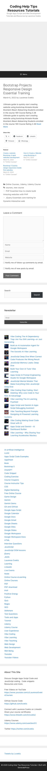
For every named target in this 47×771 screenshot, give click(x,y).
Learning (8, 564)
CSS (6, 487)
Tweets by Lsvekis (12, 754)
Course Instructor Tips (14, 483)
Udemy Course (34, 184)
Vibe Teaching (10, 641)
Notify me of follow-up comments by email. (24, 263)
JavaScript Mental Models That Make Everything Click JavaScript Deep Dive (21, 384)
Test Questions (11, 614)
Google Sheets (10, 523)
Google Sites (10, 527)
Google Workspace (12, 533)
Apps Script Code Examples (16, 456)
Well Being (8, 651)
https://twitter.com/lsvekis (22, 729)
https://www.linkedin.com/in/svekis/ (20, 715)
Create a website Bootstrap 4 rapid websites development (11, 155)
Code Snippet (10, 473)
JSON (6, 557)
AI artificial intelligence (14, 450)
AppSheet (8, 460)
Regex (7, 604)
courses (9, 188)
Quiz (6, 600)
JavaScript (9, 547)
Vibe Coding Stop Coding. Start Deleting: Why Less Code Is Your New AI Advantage (21, 393)
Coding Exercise (11, 477)
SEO (6, 607)
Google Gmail (10, 520)
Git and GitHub (11, 507)
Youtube (8, 654)
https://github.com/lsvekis (15, 704)
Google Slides (10, 530)
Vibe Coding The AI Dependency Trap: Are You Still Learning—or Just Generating (23, 339)
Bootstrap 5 (9, 466)
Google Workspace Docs (15, 537)
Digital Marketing (11, 490)
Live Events (9, 570)
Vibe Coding (9, 634)
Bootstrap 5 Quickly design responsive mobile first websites (12, 168)
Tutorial (7, 621)
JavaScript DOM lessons (15, 550)
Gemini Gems (10, 503)
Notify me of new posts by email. (19, 268)
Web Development (12, 647)
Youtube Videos (11, 657)
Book (6, 463)
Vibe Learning (10, 637)
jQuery (7, 554)
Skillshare (8, 611)
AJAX (6, 453)
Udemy (23, 184)
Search (7, 290)
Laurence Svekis (11, 560)
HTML (7, 540)
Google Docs (10, 517)
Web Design (9, 644)
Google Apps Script (12, 510)
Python (7, 597)
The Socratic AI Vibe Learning (23, 352)
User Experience (11, 631)
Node (6, 574)
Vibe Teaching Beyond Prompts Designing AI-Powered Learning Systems (21, 414)
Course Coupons (11, 480)
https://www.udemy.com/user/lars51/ (20, 723)
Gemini (7, 500)
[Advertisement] (23, 46)
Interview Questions (13, 544)
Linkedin (8, 567)
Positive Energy (11, 594)
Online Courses (12, 184)
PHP (6, 590)
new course (19, 188)
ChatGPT (8, 470)
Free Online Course (12, 493)
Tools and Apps (11, 617)
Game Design (10, 497)
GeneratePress (23, 767)
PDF (6, 584)
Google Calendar (11, 513)
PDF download (10, 587)
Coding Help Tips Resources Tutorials (23, 8)
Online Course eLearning (15, 577)
